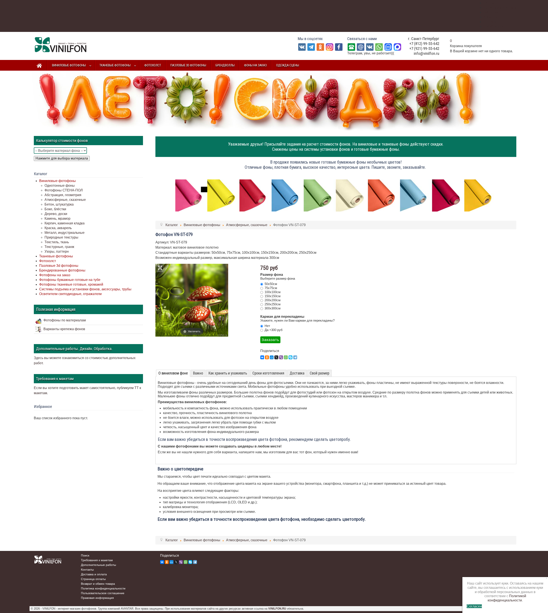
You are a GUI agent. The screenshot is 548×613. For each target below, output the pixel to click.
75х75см (271, 288)
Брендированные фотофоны (62, 270)
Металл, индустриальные (65, 232)
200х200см (272, 300)
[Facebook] (339, 47)
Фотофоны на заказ (54, 275)
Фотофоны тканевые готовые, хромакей (71, 284)
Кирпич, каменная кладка (65, 223)
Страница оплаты (93, 579)
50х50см (271, 284)
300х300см (272, 308)
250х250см (272, 304)
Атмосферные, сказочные (65, 199)
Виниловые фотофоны (57, 181)
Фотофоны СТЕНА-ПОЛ (64, 190)
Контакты (87, 569)
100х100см (272, 292)
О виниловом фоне (173, 373)
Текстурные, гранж (59, 247)
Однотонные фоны (60, 185)
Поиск (85, 555)
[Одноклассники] (320, 47)
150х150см (272, 296)
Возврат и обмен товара (98, 583)
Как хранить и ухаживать (227, 373)
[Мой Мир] (272, 357)
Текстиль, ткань (57, 242)
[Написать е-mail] (360, 47)
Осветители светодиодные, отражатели (70, 294)
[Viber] (281, 357)
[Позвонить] (351, 47)
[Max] (397, 47)
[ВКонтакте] (370, 47)
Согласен (474, 606)
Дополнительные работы (98, 565)
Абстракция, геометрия (63, 195)
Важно (198, 373)
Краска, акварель (58, 228)
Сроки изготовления (268, 373)
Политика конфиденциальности (103, 588)
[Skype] (290, 357)
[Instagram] (329, 47)
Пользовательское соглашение (102, 593)
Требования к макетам (97, 560)
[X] (276, 357)
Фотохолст (47, 261)
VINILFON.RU (277, 608)
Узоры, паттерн (57, 251)
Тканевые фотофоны (56, 256)
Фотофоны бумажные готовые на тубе (69, 280)
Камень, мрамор (57, 218)
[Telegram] (311, 47)
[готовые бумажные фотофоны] (335, 195)
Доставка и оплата (94, 574)
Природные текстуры (61, 237)
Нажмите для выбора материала (62, 158)
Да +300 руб (274, 330)
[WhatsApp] (379, 47)
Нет (267, 326)
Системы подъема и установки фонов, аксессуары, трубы (85, 289)
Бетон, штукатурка (59, 204)
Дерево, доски (56, 214)
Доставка (297, 373)
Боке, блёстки (55, 209)
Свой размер (319, 373)
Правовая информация (97, 598)
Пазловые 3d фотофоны (58, 265)
